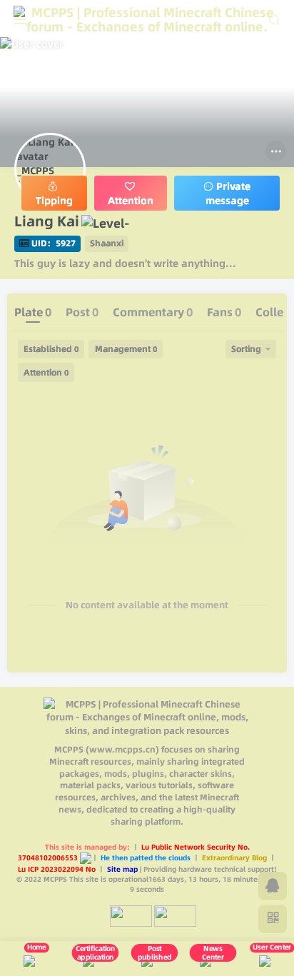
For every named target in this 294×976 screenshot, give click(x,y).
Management (126, 349)
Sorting (246, 349)
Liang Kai (46, 221)
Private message (228, 193)
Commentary (153, 312)
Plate (32, 312)
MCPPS (55, 879)
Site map (123, 869)
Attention (46, 372)
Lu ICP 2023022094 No (58, 869)
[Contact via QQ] (272, 886)
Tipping (54, 200)
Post (82, 312)
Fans (224, 312)
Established (51, 349)
